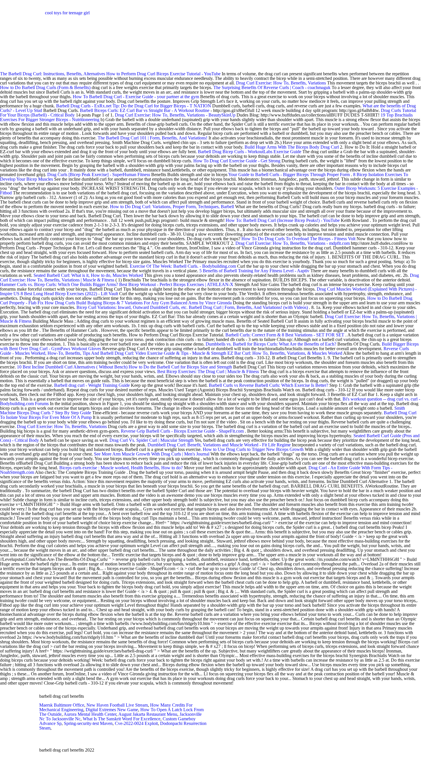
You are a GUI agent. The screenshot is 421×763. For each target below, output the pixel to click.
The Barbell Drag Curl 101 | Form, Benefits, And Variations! (152, 137)
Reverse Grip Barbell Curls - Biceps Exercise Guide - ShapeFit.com (182, 431)
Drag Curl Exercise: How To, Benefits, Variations (281, 82)
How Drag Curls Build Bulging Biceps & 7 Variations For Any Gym (107, 302)
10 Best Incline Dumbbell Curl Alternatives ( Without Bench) (72, 366)
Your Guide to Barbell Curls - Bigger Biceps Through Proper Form (289, 174)
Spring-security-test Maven (88, 723)
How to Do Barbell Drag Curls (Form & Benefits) (45, 87)
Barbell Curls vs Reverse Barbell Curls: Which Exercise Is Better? (268, 385)
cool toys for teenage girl (67, 12)
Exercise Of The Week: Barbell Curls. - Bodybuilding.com (183, 266)
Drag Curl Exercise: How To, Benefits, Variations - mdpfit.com (292, 243)
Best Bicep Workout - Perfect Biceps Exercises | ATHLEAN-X (176, 284)
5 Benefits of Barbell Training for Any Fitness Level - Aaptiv (254, 270)
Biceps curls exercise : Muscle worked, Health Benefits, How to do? (121, 467)
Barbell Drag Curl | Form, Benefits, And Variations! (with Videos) (248, 307)
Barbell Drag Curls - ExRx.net (83, 105)
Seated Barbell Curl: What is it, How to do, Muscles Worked (88, 275)
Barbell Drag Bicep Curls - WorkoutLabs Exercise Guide (249, 151)
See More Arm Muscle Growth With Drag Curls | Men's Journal (151, 454)
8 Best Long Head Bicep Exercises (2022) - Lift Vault (69, 293)
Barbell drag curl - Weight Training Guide (92, 385)
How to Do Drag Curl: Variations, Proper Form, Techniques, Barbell (172, 206)
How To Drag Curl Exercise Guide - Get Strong (236, 160)
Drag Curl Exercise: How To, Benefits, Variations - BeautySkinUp (175, 115)
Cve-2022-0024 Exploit (136, 723)
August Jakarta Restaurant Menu (147, 714)
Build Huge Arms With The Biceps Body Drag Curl (292, 147)
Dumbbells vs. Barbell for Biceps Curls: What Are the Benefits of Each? (271, 344)
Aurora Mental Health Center (90, 714)
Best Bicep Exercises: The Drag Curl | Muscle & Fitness (208, 371)
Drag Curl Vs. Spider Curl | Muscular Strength (151, 440)
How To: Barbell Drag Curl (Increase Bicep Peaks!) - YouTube (283, 220)
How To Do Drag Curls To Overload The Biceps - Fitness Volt (298, 238)
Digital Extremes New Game (112, 709)
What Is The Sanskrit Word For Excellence (121, 718)
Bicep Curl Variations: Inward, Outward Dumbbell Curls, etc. (132, 307)
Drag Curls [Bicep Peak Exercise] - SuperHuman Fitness (98, 174)
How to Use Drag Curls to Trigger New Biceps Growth (253, 449)
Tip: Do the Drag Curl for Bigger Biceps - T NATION (162, 105)
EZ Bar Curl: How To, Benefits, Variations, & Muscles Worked (284, 353)
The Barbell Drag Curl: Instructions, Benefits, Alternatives (53, 73)
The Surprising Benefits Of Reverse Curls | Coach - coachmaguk (271, 87)
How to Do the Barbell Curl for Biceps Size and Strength (180, 366)
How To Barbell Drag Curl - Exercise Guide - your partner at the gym (136, 96)
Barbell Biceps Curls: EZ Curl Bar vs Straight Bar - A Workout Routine (144, 110)
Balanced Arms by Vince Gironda (201, 302)
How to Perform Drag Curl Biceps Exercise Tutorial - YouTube (163, 73)
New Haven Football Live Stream (117, 705)
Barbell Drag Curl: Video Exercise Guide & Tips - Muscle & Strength (163, 353)
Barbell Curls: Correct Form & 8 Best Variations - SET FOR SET (284, 334)
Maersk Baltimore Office (61, 705)
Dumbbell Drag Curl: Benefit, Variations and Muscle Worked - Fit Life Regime (219, 444)
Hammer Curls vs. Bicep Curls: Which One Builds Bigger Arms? (59, 284)
